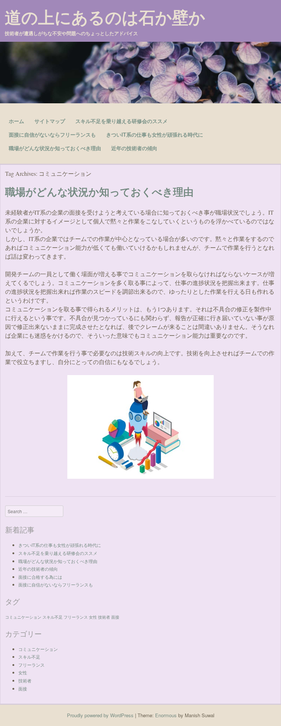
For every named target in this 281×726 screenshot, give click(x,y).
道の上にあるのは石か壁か (105, 17)
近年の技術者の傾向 (134, 148)
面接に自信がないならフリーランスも (52, 134)
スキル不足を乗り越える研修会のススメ (121, 121)
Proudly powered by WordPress (100, 715)
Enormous (166, 715)
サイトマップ (49, 121)
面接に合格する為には (40, 577)
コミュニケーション (23, 617)
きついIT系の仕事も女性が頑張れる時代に (154, 134)
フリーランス (76, 617)
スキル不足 (52, 617)
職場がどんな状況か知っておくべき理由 (55, 148)
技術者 (104, 617)
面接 (115, 617)
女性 (93, 617)
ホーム (16, 121)
